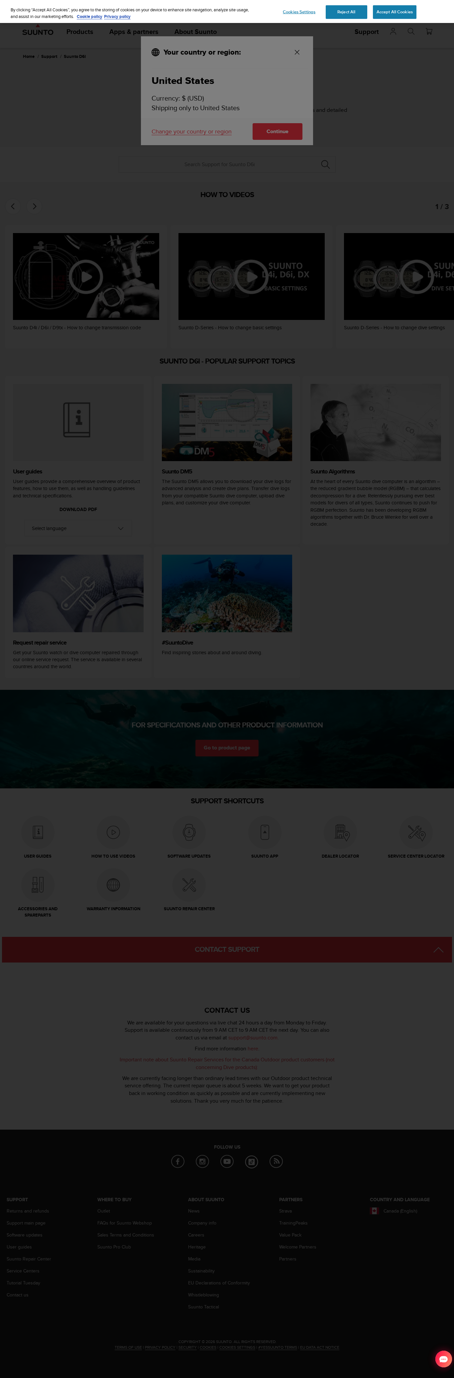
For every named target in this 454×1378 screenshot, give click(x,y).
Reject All (346, 11)
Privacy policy (117, 16)
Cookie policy (89, 16)
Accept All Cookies (395, 11)
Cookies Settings (299, 11)
